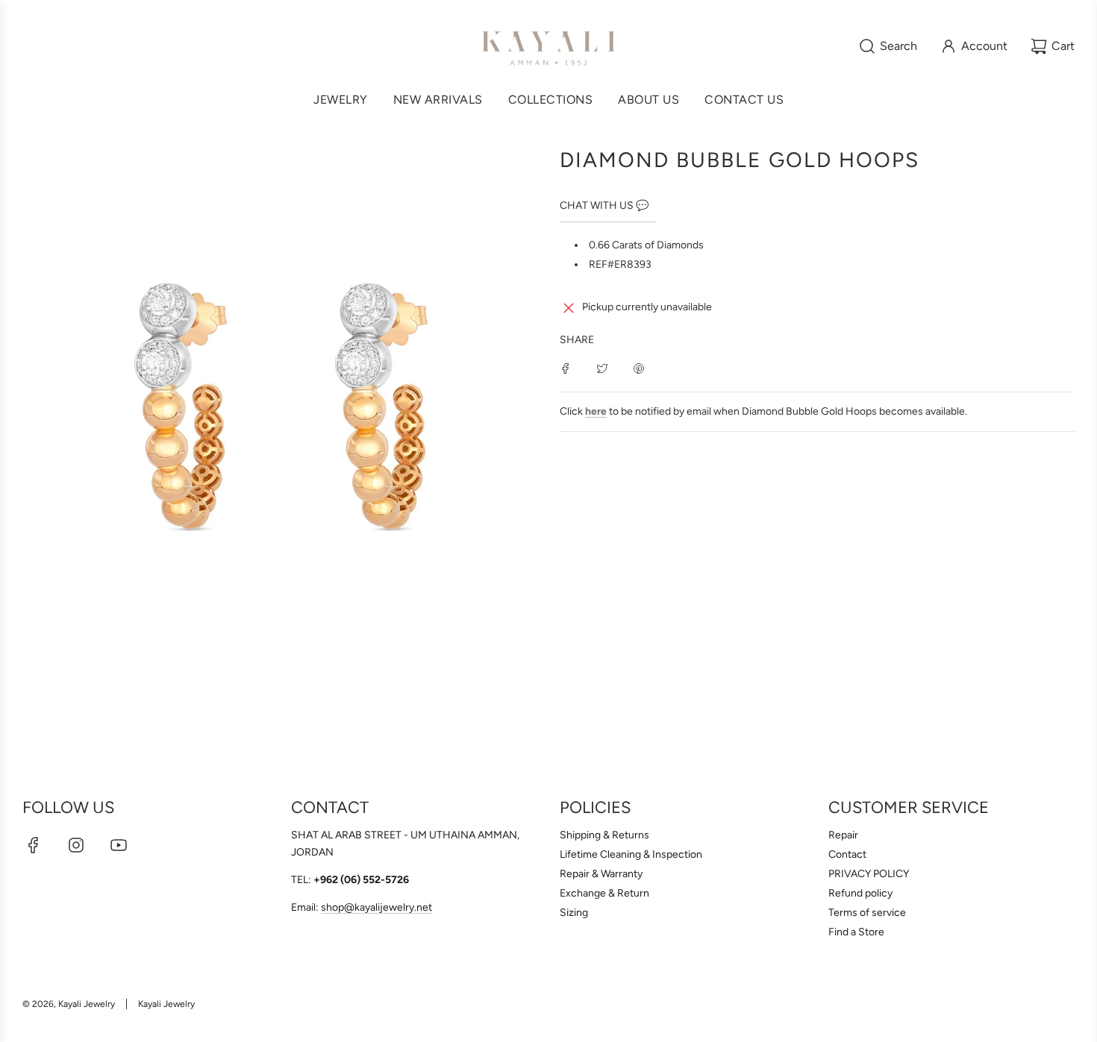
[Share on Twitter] (602, 367)
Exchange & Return (604, 893)
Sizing (574, 912)
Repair (843, 835)
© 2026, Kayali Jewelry (68, 1004)
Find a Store (856, 932)
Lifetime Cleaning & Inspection (631, 854)
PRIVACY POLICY (868, 873)
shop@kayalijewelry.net (376, 907)
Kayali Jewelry (166, 1004)
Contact (847, 854)
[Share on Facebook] (565, 367)
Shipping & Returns (604, 835)
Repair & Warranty (601, 873)
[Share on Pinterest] (639, 367)
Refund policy (860, 893)
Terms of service (867, 912)
